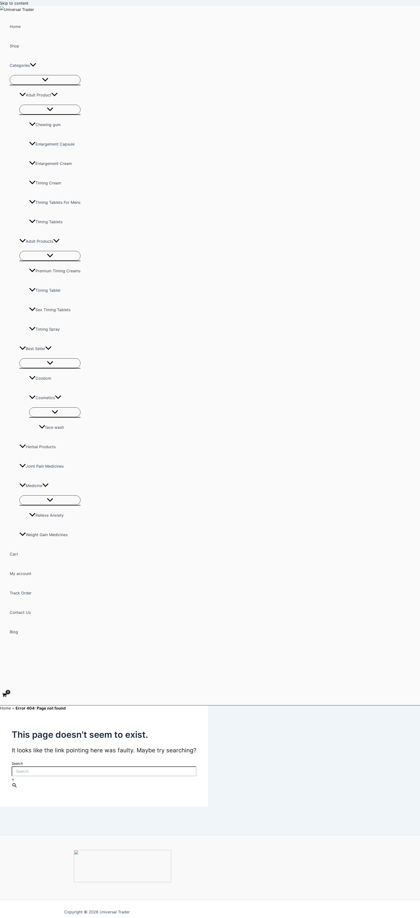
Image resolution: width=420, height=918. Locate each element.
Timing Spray (47, 329)
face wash (54, 427)
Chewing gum (48, 124)
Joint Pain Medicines (45, 466)
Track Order (21, 593)
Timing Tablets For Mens (57, 202)
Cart (14, 554)
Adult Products (39, 241)
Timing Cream (48, 182)
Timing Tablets (48, 221)
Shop (14, 45)
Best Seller (35, 348)
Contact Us (20, 612)
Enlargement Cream (53, 163)
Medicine (34, 485)
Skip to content (14, 3)
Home (15, 26)
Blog (14, 631)
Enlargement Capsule (55, 144)
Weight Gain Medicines (47, 534)
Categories (20, 65)
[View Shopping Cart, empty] (4, 696)
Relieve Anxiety (49, 515)
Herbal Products (41, 446)
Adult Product (38, 95)
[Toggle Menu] (45, 80)
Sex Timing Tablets (52, 309)
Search (17, 763)
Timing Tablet (48, 290)
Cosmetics (45, 397)
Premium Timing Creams (57, 270)
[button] (33, 65)
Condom (43, 378)
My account (20, 573)
